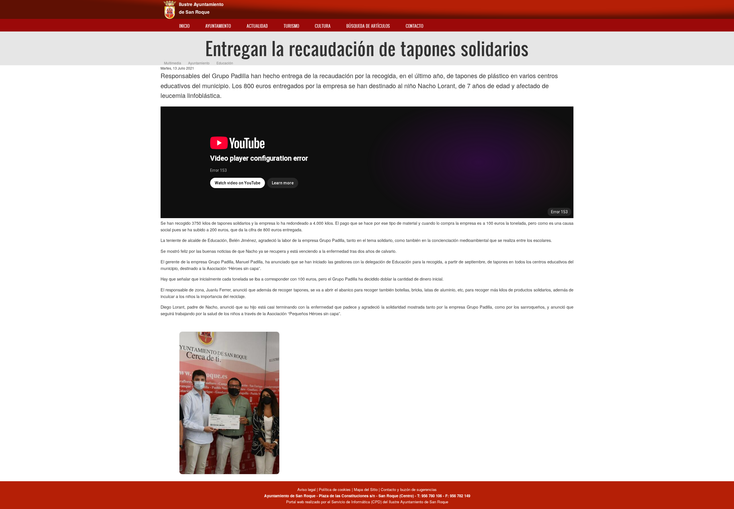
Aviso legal (307, 489)
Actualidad (257, 26)
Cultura (323, 26)
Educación (224, 62)
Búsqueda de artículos (368, 26)
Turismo (291, 26)
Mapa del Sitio (366, 489)
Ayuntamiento (218, 26)
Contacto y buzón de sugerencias (409, 489)
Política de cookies (335, 489)
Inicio (184, 26)
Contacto (414, 26)
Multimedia (172, 62)
